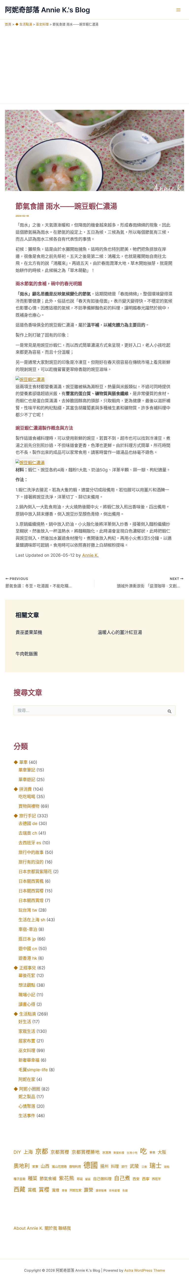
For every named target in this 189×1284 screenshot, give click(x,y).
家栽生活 (26, 1031)
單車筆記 (26, 769)
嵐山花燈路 (59, 1167)
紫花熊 (66, 1178)
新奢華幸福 (28, 1060)
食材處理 (114, 1190)
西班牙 (156, 1179)
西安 (136, 1179)
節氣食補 (48, 1178)
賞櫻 (44, 1189)
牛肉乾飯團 (27, 653)
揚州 (104, 1166)
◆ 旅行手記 (25, 815)
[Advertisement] (94, 63)
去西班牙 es (29, 842)
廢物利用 (75, 1167)
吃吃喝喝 (26, 796)
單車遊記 (26, 779)
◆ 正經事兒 (25, 967)
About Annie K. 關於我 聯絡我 (42, 1228)
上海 (28, 1152)
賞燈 (55, 1190)
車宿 (64, 1190)
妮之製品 (26, 1096)
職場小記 (26, 994)
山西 (45, 1166)
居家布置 (26, 1040)
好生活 (24, 1021)
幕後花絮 (26, 975)
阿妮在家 (26, 1079)
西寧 (145, 1178)
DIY (17, 1152)
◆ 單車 (21, 762)
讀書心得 (26, 1004)
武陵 (134, 1166)
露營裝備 (101, 1190)
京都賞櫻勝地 (86, 1152)
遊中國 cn (27, 948)
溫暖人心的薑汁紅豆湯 (120, 632)
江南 (144, 1167)
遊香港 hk (27, 958)
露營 (88, 1190)
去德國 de (27, 823)
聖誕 (88, 1179)
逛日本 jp (27, 938)
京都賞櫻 (59, 1152)
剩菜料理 (118, 1152)
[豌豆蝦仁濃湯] (30, 379)
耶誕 (80, 1179)
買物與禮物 (28, 806)
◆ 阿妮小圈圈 (27, 1089)
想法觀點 (26, 985)
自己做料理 (102, 1178)
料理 (115, 1166)
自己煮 (122, 1178)
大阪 (162, 1152)
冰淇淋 (106, 1152)
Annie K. (90, 555)
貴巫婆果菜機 (29, 632)
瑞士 (155, 1165)
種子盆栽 (19, 1179)
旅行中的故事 (31, 852)
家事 (35, 1167)
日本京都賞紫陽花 (35, 871)
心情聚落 (26, 1106)
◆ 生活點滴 (25, 1013)
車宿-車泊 (27, 929)
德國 (90, 1165)
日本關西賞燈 (31, 900)
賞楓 (32, 1190)
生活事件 (26, 1115)
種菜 (32, 1178)
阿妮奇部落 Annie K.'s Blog (47, 10)
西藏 (19, 1189)
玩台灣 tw (27, 910)
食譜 (125, 1190)
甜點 (167, 1167)
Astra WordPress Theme (144, 1270)
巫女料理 (26, 1050)
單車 (152, 1152)
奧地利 (22, 1166)
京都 (41, 1151)
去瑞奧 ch (27, 833)
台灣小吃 (132, 1152)
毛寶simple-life (33, 1069)
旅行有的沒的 (31, 861)
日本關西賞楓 (31, 881)
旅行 (124, 1167)
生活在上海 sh (31, 919)
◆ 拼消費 (23, 789)
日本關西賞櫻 (31, 890)
